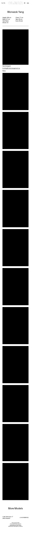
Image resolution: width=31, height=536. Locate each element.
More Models (15, 508)
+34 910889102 (24, 517)
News (4, 70)
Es (2, 3)
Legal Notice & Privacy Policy (15, 525)
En (4, 3)
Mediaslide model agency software (15, 526)
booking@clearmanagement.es (11, 68)
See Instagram (6, 66)
